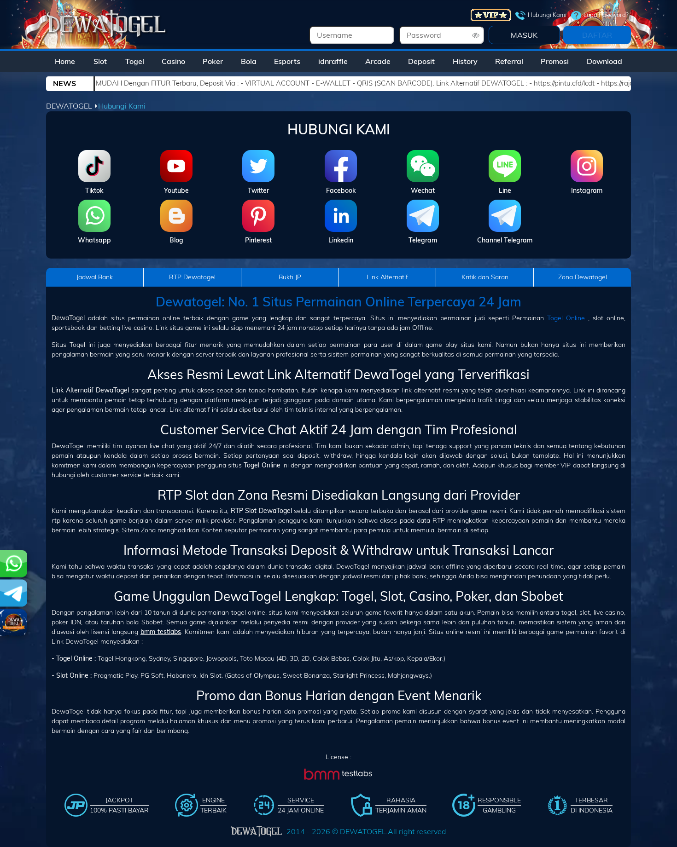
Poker (213, 61)
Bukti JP (290, 277)
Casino (173, 61)
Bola (249, 61)
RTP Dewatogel (192, 277)
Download (604, 61)
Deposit (421, 61)
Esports (287, 61)
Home (65, 61)
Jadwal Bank (94, 277)
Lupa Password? (606, 14)
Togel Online (566, 318)
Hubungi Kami (547, 14)
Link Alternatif (387, 277)
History (465, 61)
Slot (100, 61)
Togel (134, 61)
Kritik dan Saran (484, 277)
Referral (509, 61)
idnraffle (333, 61)
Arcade (378, 61)
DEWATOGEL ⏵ (72, 105)
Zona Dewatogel (582, 277)
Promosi (555, 61)
